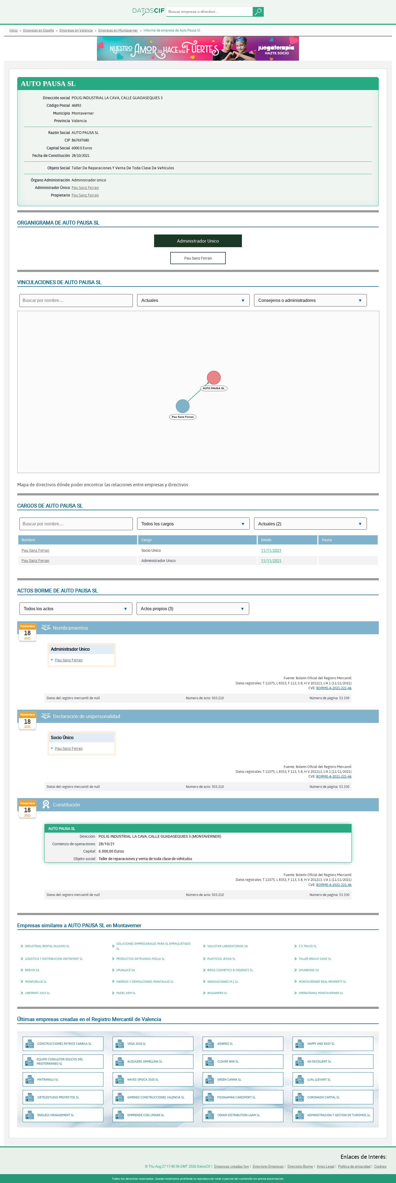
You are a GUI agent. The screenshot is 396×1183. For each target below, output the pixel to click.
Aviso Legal (325, 1166)
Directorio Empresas (268, 1166)
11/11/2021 (271, 550)
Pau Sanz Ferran (85, 187)
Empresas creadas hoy (231, 1166)
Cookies (380, 1166)
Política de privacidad (354, 1166)
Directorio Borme (300, 1166)
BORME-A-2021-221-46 (334, 688)
